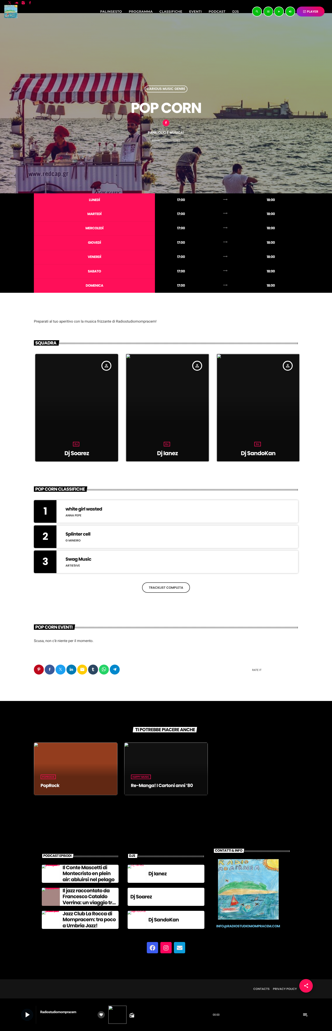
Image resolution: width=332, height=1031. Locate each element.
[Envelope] (179, 947)
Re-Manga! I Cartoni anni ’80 (162, 785)
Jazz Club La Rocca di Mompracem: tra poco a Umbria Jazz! (89, 919)
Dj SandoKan (154, 453)
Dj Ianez (63, 453)
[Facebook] (152, 947)
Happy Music (141, 777)
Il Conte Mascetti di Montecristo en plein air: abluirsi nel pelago (89, 873)
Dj (62, 444)
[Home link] (10, 11)
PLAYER (310, 11)
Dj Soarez (244, 453)
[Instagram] (166, 947)
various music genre (166, 89)
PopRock (48, 777)
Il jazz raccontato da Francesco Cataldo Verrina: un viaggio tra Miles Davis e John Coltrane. (89, 902)
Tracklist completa (166, 587)
